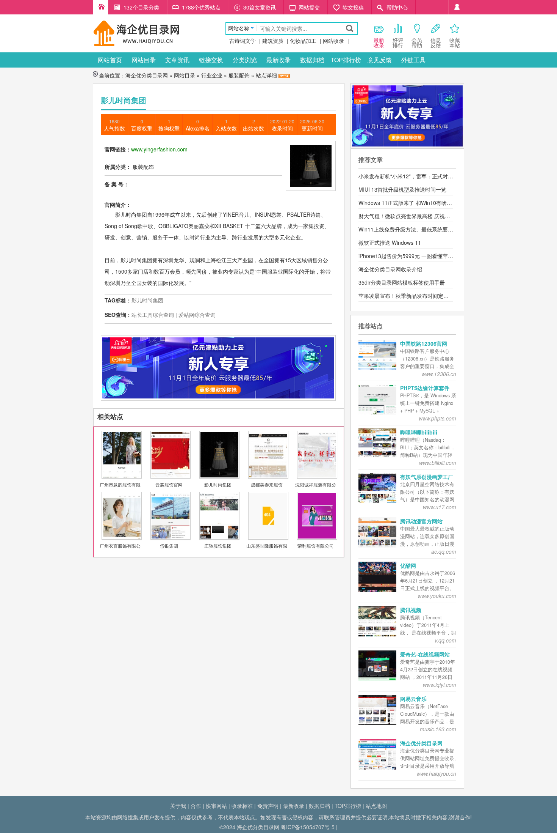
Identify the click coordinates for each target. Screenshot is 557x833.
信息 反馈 (435, 42)
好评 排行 (398, 42)
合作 (196, 805)
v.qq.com (445, 640)
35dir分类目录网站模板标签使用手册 (401, 282)
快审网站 (216, 805)
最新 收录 (379, 42)
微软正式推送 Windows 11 (389, 242)
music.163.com (438, 729)
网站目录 (143, 59)
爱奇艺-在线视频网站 (425, 654)
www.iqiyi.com (439, 684)
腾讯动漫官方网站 (421, 521)
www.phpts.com (437, 418)
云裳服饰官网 (169, 484)
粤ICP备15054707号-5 (308, 827)
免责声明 (267, 805)
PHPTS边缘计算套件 (424, 388)
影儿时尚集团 (147, 300)
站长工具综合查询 (152, 314)
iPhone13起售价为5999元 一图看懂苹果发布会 (413, 256)
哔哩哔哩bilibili (418, 432)
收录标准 (242, 805)
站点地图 (376, 805)
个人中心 (456, 7)
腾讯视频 (410, 610)
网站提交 (309, 7)
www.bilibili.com (437, 462)
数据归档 (312, 59)
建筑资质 (272, 40)
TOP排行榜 (346, 59)
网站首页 (110, 59)
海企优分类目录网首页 (101, 7)
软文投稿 (353, 7)
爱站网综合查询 (197, 314)
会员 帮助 (416, 42)
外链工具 (413, 59)
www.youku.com (437, 596)
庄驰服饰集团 (218, 545)
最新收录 (278, 59)
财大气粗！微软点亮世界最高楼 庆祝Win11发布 (414, 216)
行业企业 (211, 75)
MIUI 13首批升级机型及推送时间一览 (402, 189)
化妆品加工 (303, 40)
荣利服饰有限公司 (315, 545)
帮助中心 (397, 7)
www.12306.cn (438, 374)
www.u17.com (439, 507)
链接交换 (211, 59)
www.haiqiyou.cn (436, 773)
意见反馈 (380, 59)
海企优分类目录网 (146, 75)
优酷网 (408, 565)
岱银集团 (169, 545)
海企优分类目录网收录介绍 (390, 269)
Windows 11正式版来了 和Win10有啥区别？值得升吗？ (423, 202)
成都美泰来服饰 (267, 484)
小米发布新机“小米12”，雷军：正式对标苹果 (411, 176)
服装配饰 (239, 75)
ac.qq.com (443, 551)
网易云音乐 (413, 698)
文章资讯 (177, 59)
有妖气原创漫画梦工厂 (426, 476)
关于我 (178, 805)
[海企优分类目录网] (136, 32)
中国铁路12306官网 (423, 343)
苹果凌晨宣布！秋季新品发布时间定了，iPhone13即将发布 (428, 295)
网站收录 (333, 40)
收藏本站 (454, 42)
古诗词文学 (242, 40)
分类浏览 (245, 59)
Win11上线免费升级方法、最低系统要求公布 (411, 229)
